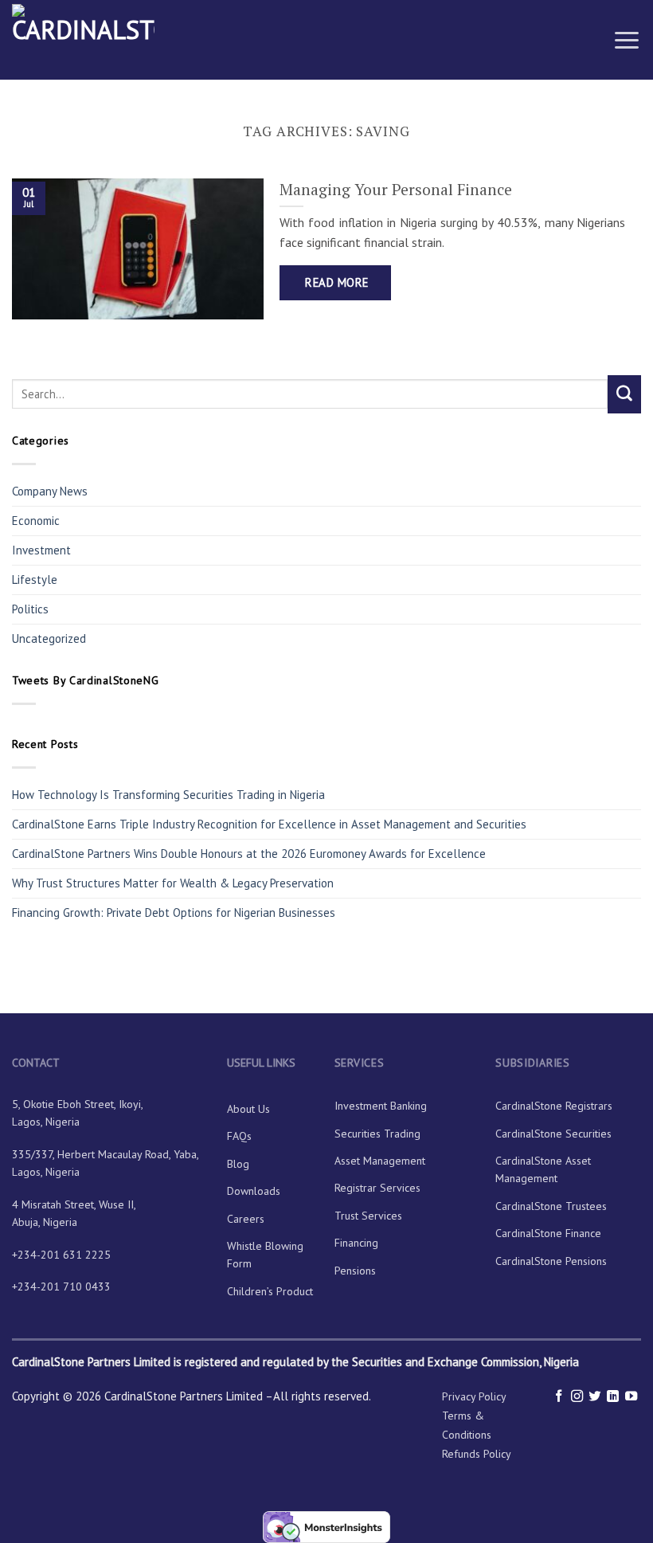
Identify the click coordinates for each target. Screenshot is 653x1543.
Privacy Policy (474, 1396)
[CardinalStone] (91, 40)
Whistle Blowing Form (265, 1255)
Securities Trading (377, 1133)
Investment (41, 550)
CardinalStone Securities (553, 1133)
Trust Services (368, 1215)
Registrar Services (377, 1188)
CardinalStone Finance (548, 1233)
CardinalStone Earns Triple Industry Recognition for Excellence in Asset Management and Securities (269, 824)
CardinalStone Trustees (551, 1206)
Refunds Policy (476, 1454)
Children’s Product (270, 1291)
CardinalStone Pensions (551, 1261)
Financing (356, 1243)
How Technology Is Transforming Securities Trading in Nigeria (168, 794)
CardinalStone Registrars (553, 1106)
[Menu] (626, 39)
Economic (36, 520)
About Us (248, 1109)
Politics (30, 609)
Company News (50, 491)
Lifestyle (34, 579)
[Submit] (624, 394)
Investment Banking (380, 1106)
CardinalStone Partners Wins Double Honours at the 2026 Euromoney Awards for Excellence (249, 853)
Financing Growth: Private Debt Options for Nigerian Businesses (173, 912)
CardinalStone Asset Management (543, 1169)
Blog (238, 1164)
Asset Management (379, 1160)
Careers (245, 1219)
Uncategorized (49, 638)
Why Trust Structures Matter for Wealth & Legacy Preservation (174, 883)
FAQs (239, 1136)
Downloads (253, 1191)
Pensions (355, 1270)
